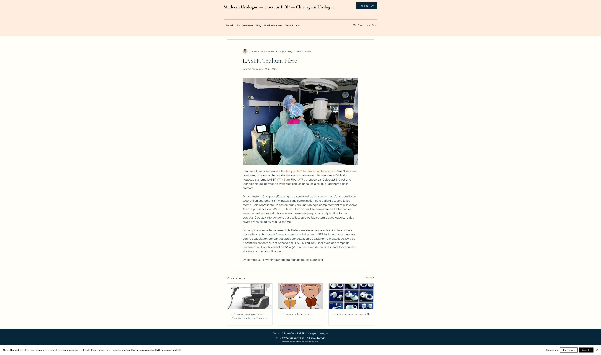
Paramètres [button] (552, 350)
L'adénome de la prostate (295, 314)
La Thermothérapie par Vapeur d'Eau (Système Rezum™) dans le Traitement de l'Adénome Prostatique (249, 316)
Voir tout (369, 277)
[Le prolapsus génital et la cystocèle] (351, 296)
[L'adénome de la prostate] (300, 296)
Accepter (586, 350)
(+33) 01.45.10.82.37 (367, 25)
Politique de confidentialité (307, 341)
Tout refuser (569, 350)
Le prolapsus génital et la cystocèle (351, 314)
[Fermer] (597, 349)
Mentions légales (288, 341)
